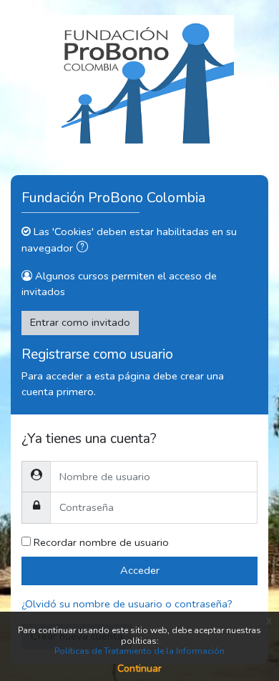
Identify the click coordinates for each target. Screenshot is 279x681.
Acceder (140, 570)
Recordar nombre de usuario (101, 542)
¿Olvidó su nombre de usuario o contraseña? (126, 604)
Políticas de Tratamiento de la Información (139, 651)
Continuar (139, 668)
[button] (85, 248)
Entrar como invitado (80, 322)
